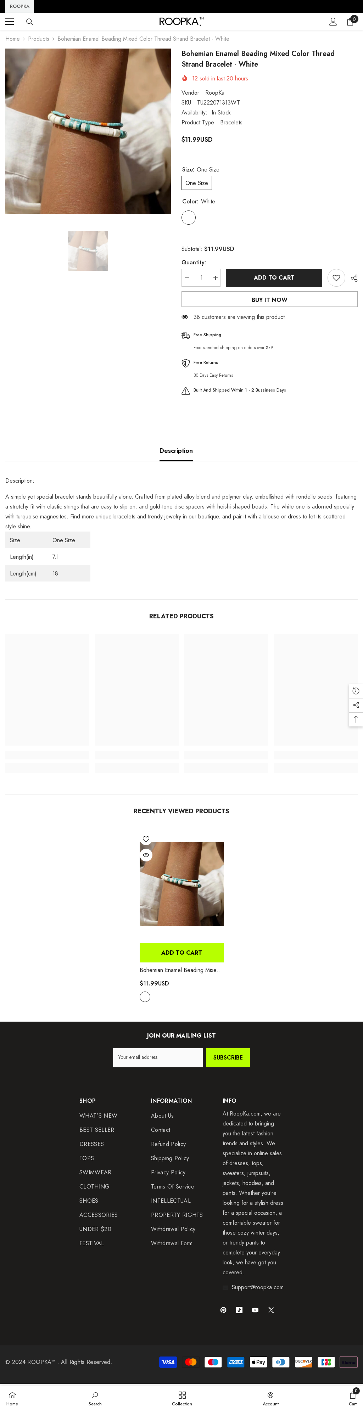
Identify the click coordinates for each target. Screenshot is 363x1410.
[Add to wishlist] (336, 278)
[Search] (30, 22)
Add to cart (274, 278)
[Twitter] (271, 1310)
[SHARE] (351, 278)
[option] (88, 131)
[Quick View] (146, 855)
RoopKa (214, 93)
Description (176, 450)
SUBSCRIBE (228, 1058)
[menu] (9, 21)
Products (38, 39)
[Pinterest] (223, 1310)
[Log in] (333, 22)
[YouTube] (255, 1310)
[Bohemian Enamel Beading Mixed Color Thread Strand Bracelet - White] (182, 884)
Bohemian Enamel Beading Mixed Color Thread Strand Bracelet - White (180, 970)
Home (12, 39)
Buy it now (269, 300)
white (145, 997)
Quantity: (194, 262)
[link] (47, 755)
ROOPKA (19, 6)
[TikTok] (239, 1310)
